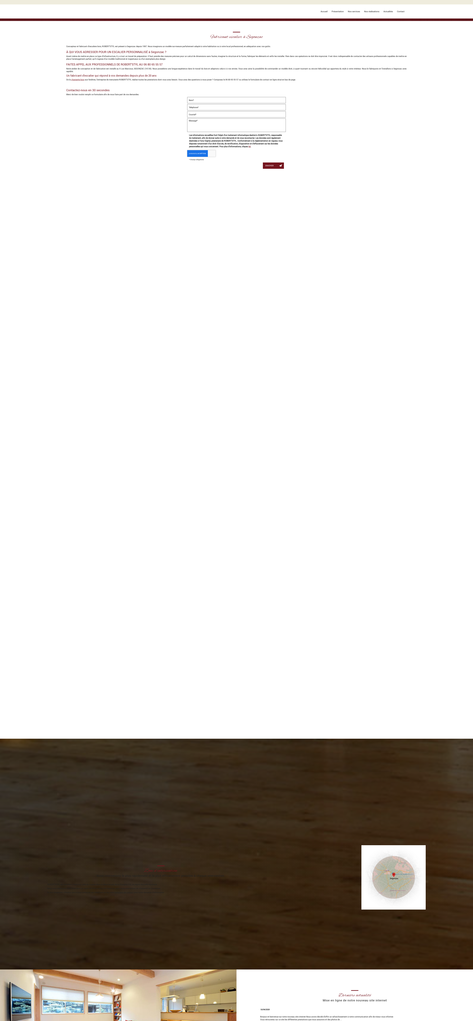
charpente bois (77, 79)
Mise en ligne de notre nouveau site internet (355, 1000)
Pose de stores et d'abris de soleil (287, 265)
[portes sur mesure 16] (296, 812)
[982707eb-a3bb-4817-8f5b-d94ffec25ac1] (106, 812)
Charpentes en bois (278, 237)
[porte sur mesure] (390, 812)
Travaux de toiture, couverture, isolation (292, 243)
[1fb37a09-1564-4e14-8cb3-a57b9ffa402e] (201, 812)
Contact (401, 11)
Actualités (388, 11)
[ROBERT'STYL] (78, 5)
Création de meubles (279, 259)
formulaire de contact (123, 892)
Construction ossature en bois (285, 231)
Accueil (324, 11)
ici (250, 146)
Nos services (354, 11)
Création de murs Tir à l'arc (283, 271)
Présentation (338, 11)
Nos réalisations (371, 11)
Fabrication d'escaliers (281, 254)
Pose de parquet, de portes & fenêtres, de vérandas (297, 248)
